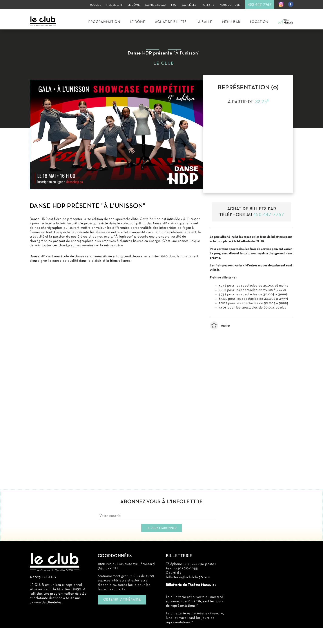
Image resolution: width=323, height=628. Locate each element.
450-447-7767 (259, 4)
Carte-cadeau (155, 5)
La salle (204, 22)
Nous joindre (230, 5)
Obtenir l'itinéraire (122, 599)
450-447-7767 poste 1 (200, 564)
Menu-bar (231, 22)
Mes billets (114, 5)
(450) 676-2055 (186, 568)
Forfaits (208, 5)
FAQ (173, 5)
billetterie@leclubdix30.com (188, 577)
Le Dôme (134, 5)
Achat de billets (171, 22)
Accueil (95, 5)
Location (259, 22)
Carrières (189, 5)
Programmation (104, 22)
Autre (215, 325)
